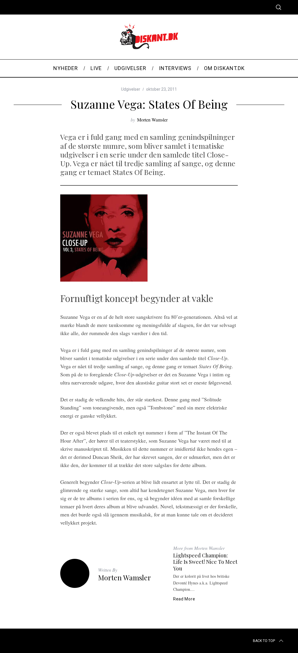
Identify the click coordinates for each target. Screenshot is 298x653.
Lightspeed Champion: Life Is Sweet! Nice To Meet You (205, 562)
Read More (184, 599)
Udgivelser (130, 89)
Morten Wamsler (152, 120)
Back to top (264, 641)
